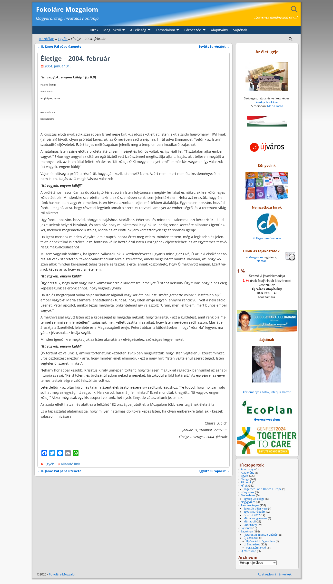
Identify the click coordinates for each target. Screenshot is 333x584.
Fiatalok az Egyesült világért (261, 534)
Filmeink (246, 482)
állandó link (70, 464)
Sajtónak (240, 30)
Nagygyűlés (248, 502)
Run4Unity (250, 525)
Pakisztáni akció (256, 547)
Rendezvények (250, 505)
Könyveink (247, 492)
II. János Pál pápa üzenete (59, 46)
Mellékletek (248, 495)
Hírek (94, 30)
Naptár (261, 261)
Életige (245, 479)
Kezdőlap (46, 38)
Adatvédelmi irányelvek (275, 574)
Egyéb (63, 38)
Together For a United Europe (263, 489)
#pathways (248, 469)
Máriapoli (250, 521)
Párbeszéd (192, 30)
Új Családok (251, 538)
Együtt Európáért (214, 46)
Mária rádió (275, 106)
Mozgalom (255, 257)
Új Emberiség (252, 544)
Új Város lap (248, 551)
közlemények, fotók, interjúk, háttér (267, 392)
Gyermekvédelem (267, 419)
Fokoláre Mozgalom (67, 9)
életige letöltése (267, 102)
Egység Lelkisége (254, 498)
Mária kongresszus (255, 518)
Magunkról (112, 30)
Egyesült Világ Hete (255, 508)
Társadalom (165, 30)
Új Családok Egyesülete (260, 541)
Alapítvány (219, 30)
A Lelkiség (138, 30)
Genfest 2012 (252, 515)
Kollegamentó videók (267, 238)
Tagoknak (247, 531)
